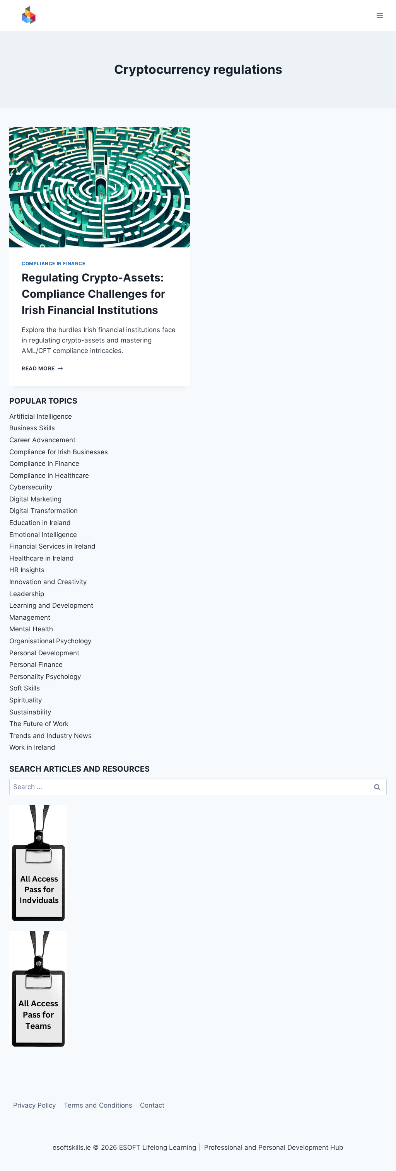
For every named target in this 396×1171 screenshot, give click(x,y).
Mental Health (31, 629)
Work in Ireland (32, 747)
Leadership (26, 594)
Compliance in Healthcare (49, 475)
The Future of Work (38, 724)
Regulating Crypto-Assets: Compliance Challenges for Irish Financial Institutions (93, 294)
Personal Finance (36, 664)
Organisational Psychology (50, 641)
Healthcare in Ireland (41, 558)
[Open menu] (379, 15)
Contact (152, 1105)
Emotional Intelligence (43, 535)
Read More (42, 368)
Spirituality (25, 700)
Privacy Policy (34, 1105)
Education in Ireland (40, 523)
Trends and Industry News (50, 736)
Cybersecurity (30, 487)
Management (29, 617)
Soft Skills (24, 688)
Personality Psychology (45, 676)
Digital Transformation (43, 511)
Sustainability (30, 712)
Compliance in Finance (53, 263)
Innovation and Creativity (48, 582)
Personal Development (44, 653)
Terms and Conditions (98, 1105)
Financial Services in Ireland (52, 546)
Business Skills (32, 428)
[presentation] (99, 187)
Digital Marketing (35, 499)
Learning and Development (51, 605)
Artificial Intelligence (40, 416)
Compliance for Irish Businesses (58, 452)
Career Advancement (42, 440)
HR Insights (26, 570)
